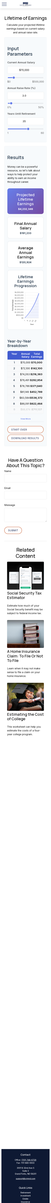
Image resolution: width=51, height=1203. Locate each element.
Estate (25, 1199)
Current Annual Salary (21, 62)
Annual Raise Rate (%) (21, 88)
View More (26, 419)
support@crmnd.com (25, 1178)
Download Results (25, 438)
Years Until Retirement (21, 113)
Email (7, 488)
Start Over (19, 429)
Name (7, 471)
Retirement (26, 1192)
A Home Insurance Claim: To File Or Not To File (25, 656)
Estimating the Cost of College (25, 716)
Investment (26, 1195)
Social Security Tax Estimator (24, 595)
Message (9, 505)
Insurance (25, 1202)
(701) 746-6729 (28, 1160)
